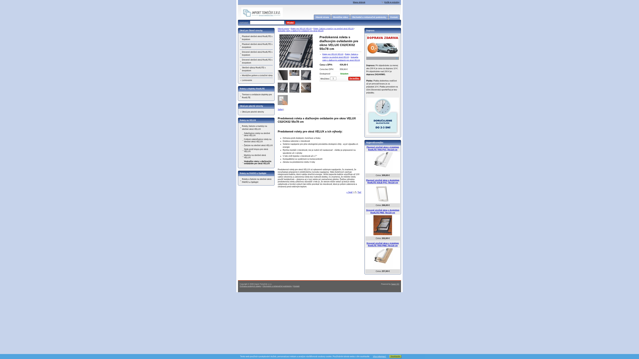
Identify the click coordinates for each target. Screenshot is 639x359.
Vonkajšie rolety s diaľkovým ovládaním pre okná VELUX (300, 31)
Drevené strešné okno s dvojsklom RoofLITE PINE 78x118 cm (382, 211)
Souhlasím (395, 356)
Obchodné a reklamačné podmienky (369, 17)
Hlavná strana (322, 17)
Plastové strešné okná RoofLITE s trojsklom (257, 38)
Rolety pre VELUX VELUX (301, 29)
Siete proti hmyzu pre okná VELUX (256, 150)
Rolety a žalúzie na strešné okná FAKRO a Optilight (256, 180)
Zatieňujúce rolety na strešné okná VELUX (257, 134)
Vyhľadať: (244, 23)
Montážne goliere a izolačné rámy (257, 75)
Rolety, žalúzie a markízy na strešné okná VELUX (333, 29)
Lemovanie (247, 80)
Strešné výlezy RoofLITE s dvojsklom (254, 69)
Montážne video (340, 17)
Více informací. (379, 356)
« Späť (349, 192)
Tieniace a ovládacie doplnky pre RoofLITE (257, 96)
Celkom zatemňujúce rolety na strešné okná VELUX (257, 140)
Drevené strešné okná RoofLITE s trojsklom (257, 53)
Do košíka (354, 78)
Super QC (395, 284)
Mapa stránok (359, 2)
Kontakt (394, 17)
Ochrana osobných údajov (250, 286)
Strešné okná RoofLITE (251, 12)
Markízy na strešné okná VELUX (255, 156)
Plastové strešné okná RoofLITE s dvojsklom (257, 45)
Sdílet (280, 109)
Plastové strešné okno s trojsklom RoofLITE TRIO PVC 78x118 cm (383, 148)
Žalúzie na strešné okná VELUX (258, 145)
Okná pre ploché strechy (253, 112)
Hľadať (290, 23)
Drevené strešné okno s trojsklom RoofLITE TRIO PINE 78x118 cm (383, 244)
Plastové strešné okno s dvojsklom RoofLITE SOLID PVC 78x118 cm (382, 181)
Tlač (359, 192)
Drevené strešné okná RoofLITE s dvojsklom (257, 61)
